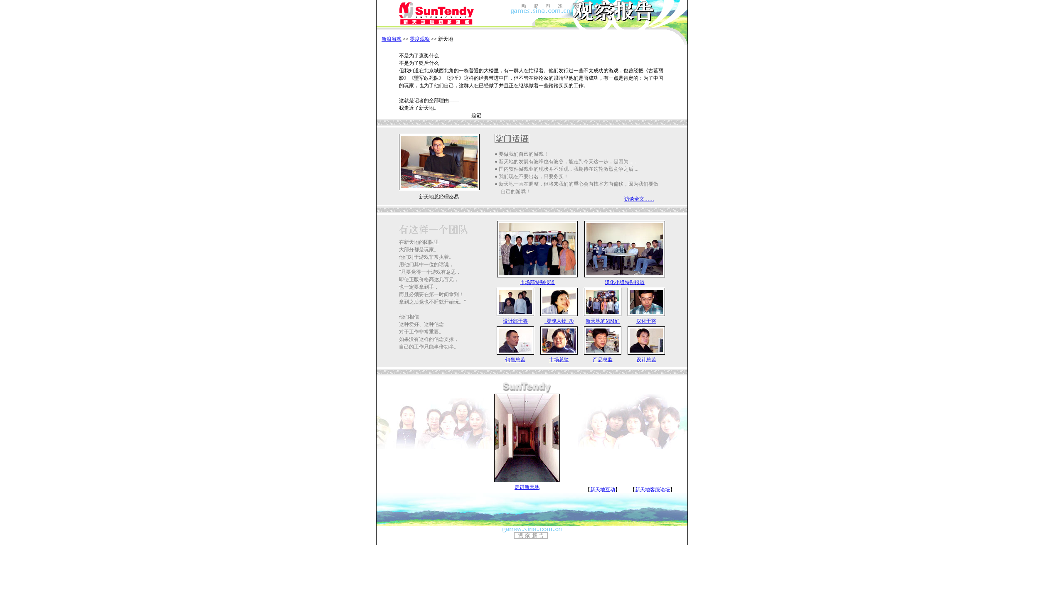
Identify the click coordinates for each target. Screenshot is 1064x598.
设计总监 (646, 360)
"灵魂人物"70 (559, 321)
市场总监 (559, 360)
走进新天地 (527, 487)
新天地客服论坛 (652, 490)
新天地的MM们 (603, 321)
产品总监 (603, 360)
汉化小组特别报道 (625, 282)
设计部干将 (515, 321)
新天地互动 (602, 490)
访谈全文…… (639, 199)
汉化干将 (646, 321)
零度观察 (420, 39)
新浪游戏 (391, 39)
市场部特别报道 (537, 282)
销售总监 (515, 360)
